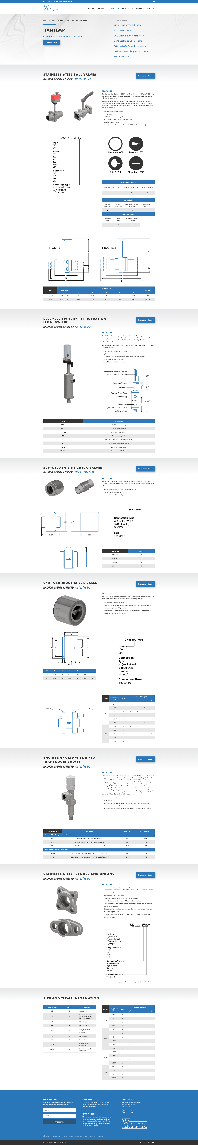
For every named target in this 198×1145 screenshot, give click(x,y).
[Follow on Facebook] (140, 1142)
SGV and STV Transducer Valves (130, 46)
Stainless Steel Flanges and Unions (131, 51)
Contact (151, 9)
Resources (137, 9)
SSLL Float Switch (123, 30)
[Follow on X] (144, 1142)
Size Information (122, 56)
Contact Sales (51, 42)
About (101, 9)
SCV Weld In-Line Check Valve (129, 35)
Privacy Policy (56, 1136)
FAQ (86, 1136)
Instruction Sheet (145, 75)
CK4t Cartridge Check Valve (128, 40)
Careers (92, 1136)
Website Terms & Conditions (73, 1136)
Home (92, 9)
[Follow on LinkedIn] (153, 1142)
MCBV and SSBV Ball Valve (127, 25)
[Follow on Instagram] (149, 1142)
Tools (125, 9)
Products (113, 9)
